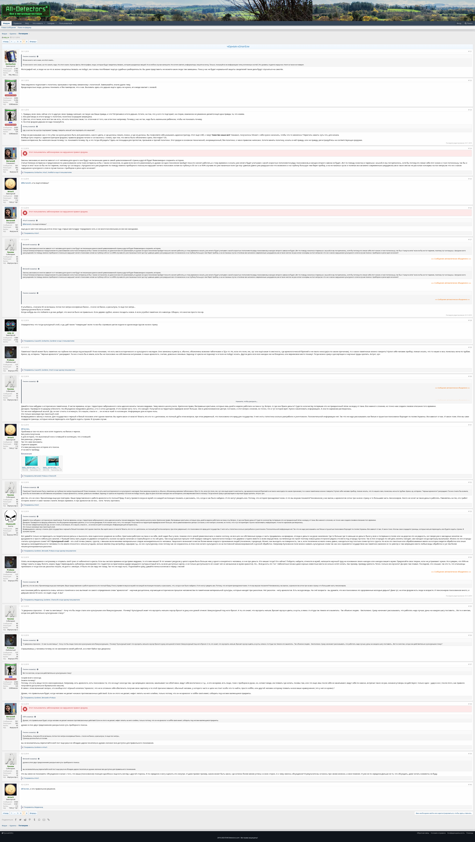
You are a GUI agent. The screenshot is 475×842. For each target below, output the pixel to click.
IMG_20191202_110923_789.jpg (57, 467)
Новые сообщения (8, 27)
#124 (470, 148)
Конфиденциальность (456, 833)
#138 (470, 704)
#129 (470, 347)
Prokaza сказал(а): (30, 487)
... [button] (14, 41)
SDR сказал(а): (28, 717)
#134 (470, 557)
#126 (470, 208)
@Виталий (26, 183)
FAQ (27, 23)
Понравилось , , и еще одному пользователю (49, 370)
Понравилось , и (40, 476)
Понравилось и (35, 747)
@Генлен (25, 429)
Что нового (38, 23)
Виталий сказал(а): (30, 244)
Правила (17, 23)
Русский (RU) (8, 833)
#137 (470, 664)
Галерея (50, 23)
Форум (6, 23)
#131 (470, 425)
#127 (470, 239)
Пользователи (65, 23)
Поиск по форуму (24, 27)
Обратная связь (423, 833)
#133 (470, 511)
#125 (470, 179)
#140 (470, 785)
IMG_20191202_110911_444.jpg (36, 467)
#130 (470, 376)
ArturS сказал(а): (29, 220)
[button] (44, 23)
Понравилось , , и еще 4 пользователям (48, 172)
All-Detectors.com (232, 838)
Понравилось (31, 233)
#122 (470, 80)
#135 (470, 606)
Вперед (33, 41)
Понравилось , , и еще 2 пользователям (49, 341)
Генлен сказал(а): (29, 56)
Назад (6, 41)
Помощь (469, 833)
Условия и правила (438, 833)
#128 (470, 320)
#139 (470, 754)
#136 (470, 635)
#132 (470, 482)
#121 (470, 51)
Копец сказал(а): (29, 126)
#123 (470, 110)
